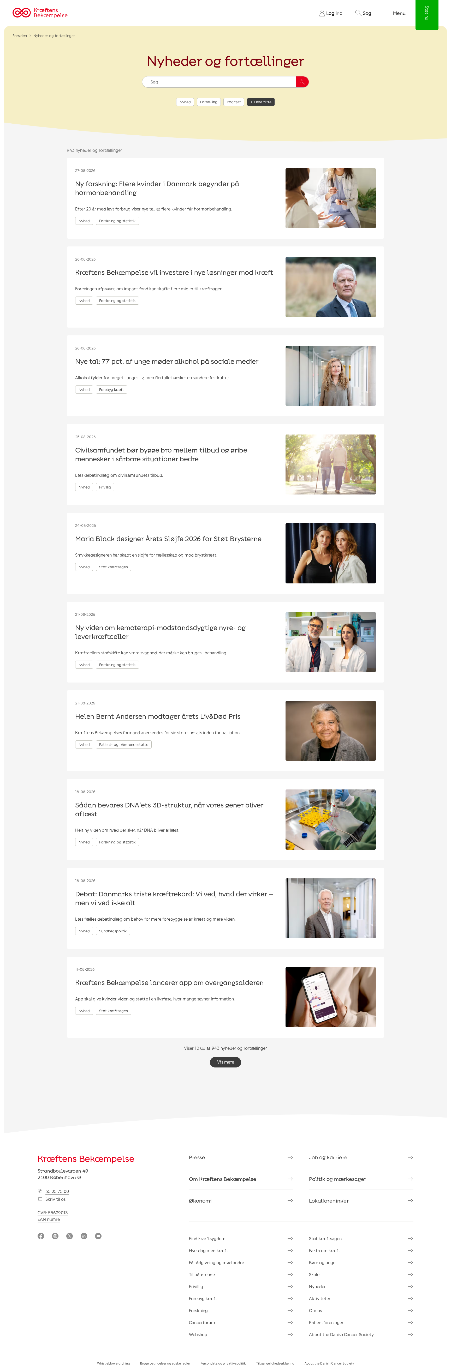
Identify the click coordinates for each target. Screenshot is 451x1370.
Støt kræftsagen (325, 1238)
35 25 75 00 (57, 1191)
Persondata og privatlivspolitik (223, 1363)
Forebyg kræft (203, 1298)
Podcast (234, 102)
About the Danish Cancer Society (341, 1334)
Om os (315, 1310)
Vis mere (225, 1061)
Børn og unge (322, 1262)
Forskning (198, 1310)
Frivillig (196, 1286)
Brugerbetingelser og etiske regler (165, 1363)
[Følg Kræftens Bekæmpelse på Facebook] (41, 1236)
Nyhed (185, 102)
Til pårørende (202, 1274)
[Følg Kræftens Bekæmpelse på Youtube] (98, 1236)
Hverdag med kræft (208, 1250)
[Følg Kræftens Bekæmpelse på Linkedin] (84, 1236)
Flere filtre (262, 102)
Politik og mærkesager (337, 1179)
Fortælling (208, 102)
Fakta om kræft (324, 1250)
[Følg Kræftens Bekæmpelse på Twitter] (69, 1236)
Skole (314, 1274)
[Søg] (302, 81)
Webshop (198, 1334)
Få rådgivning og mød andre (216, 1262)
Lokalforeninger (329, 1200)
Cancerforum (202, 1322)
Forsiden (20, 35)
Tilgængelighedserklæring (275, 1363)
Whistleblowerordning (113, 1363)
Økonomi (200, 1200)
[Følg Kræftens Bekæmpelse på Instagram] (55, 1236)
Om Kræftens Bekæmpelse (222, 1179)
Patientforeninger (326, 1322)
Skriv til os (55, 1199)
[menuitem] (328, 13)
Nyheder (317, 1286)
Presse (197, 1157)
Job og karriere (328, 1157)
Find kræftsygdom (207, 1238)
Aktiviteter (319, 1298)
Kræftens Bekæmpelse (86, 1158)
